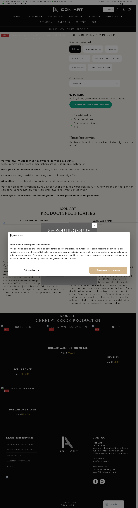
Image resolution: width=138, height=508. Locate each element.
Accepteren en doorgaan (108, 270)
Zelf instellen (29, 270)
